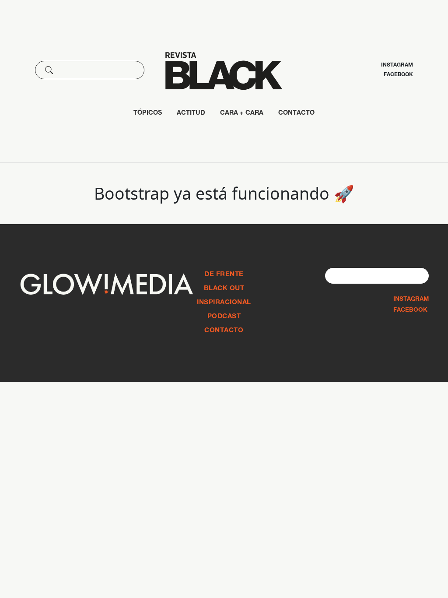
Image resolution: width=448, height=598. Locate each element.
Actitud (191, 113)
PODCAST (224, 316)
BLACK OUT (224, 288)
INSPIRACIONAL (224, 302)
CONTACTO (296, 113)
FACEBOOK (410, 310)
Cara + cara (241, 113)
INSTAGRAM (411, 299)
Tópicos (147, 113)
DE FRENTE (224, 274)
